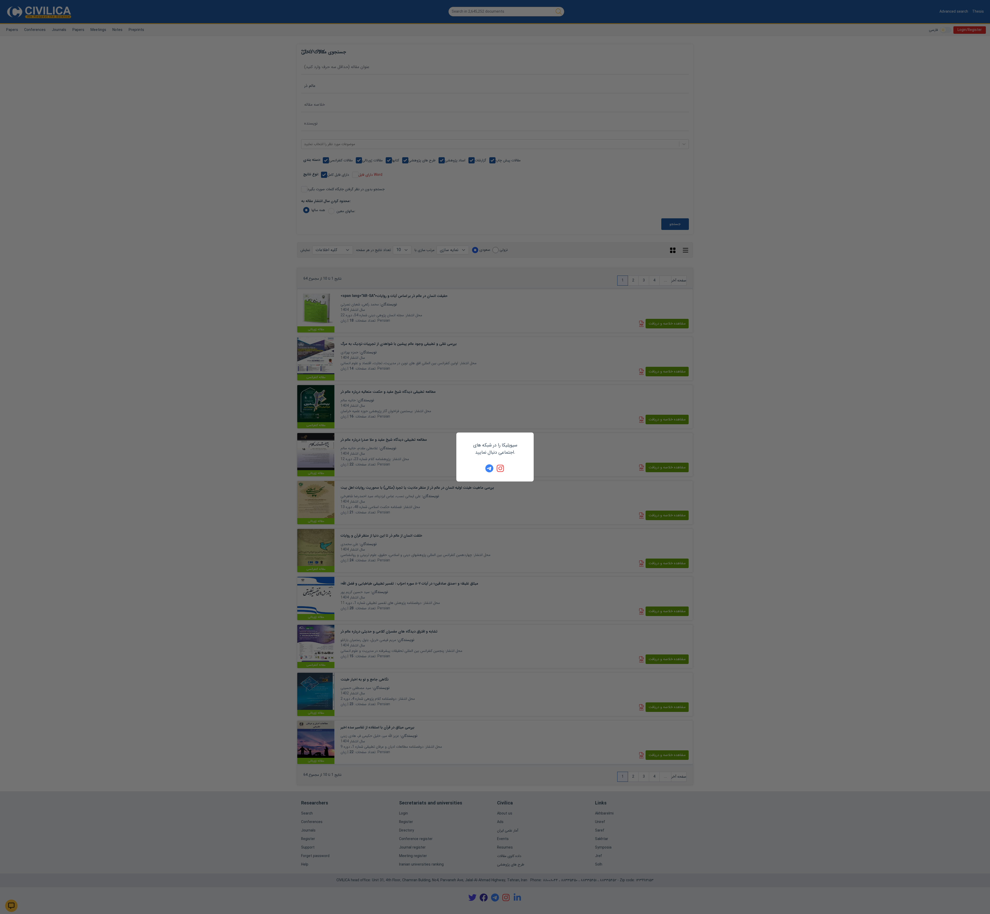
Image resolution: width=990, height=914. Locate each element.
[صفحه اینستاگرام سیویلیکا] (501, 468)
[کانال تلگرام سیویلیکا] (489, 468)
